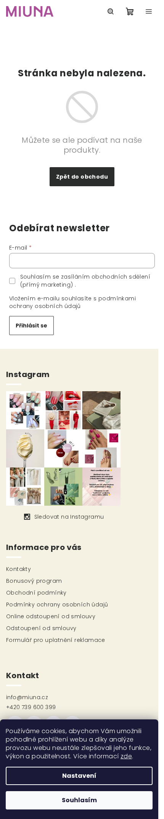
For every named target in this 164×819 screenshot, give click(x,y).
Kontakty (18, 569)
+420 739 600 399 (31, 707)
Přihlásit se (31, 325)
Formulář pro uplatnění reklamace (55, 640)
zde (126, 756)
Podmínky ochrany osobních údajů (57, 604)
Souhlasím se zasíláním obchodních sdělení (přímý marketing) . (85, 280)
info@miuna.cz (27, 697)
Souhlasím (79, 800)
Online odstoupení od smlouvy (50, 616)
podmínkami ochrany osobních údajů (72, 302)
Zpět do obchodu (82, 177)
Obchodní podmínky (36, 593)
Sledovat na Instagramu (69, 517)
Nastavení (79, 775)
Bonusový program (34, 581)
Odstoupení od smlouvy (41, 628)
